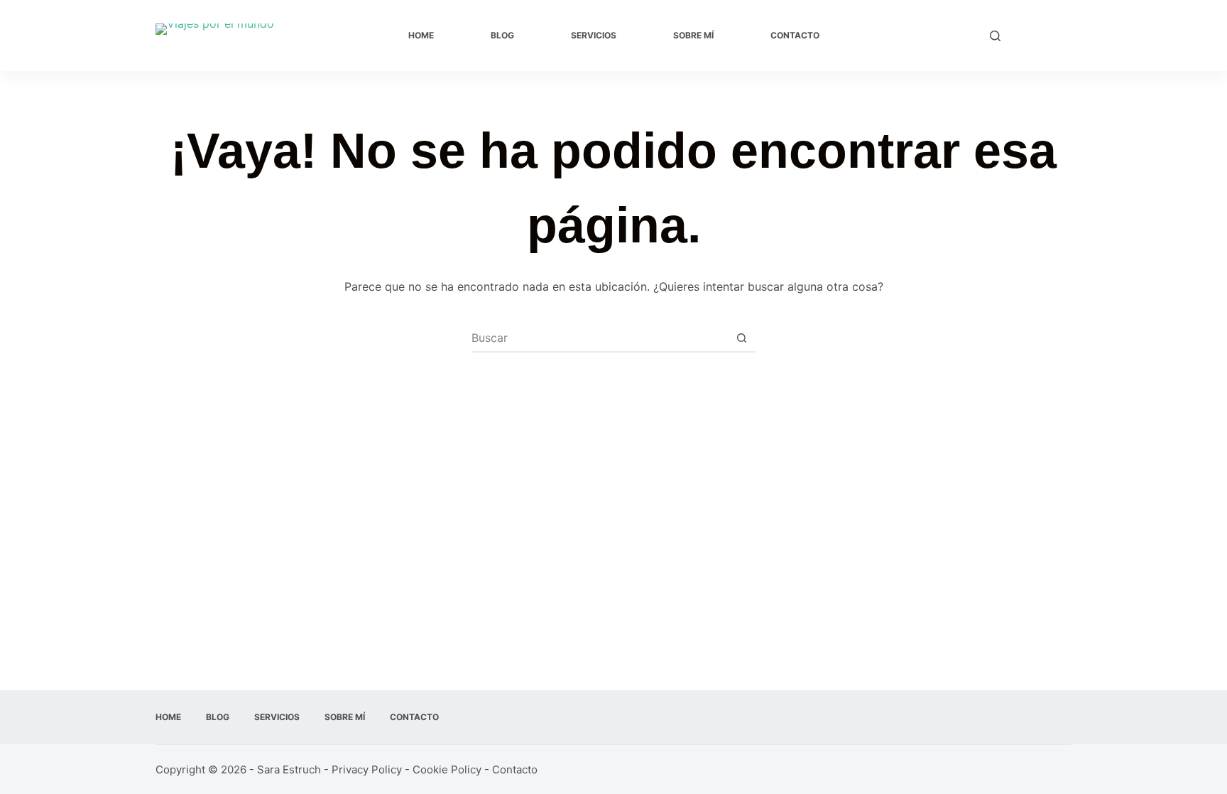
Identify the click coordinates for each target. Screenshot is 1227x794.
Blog (502, 35)
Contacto (794, 35)
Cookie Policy (447, 769)
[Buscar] (995, 36)
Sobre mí (693, 35)
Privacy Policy (367, 769)
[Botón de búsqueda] (741, 337)
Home (421, 35)
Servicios (593, 35)
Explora (1043, 35)
